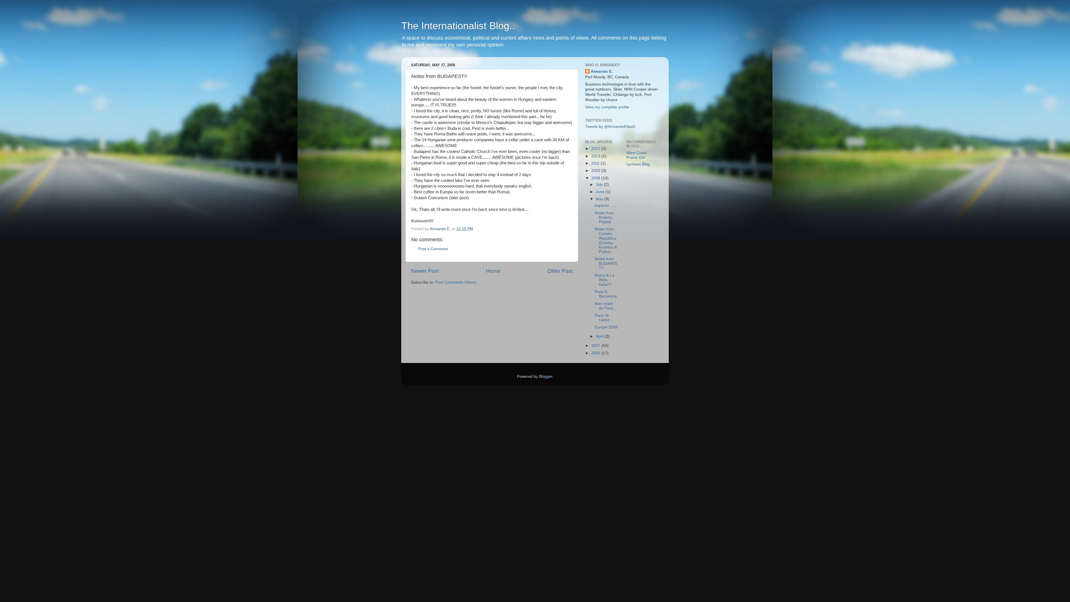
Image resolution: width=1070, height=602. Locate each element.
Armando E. (602, 71)
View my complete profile (607, 107)
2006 (596, 353)
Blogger (545, 376)
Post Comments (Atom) (455, 282)
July (600, 184)
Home (493, 271)
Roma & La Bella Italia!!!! (604, 279)
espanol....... (605, 205)
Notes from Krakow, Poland (604, 217)
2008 (596, 178)
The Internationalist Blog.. (458, 25)
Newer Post (425, 271)
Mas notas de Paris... (606, 305)
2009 (596, 171)
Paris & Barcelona (606, 294)
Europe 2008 (606, 327)
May (600, 199)
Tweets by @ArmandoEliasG (610, 127)
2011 (596, 163)
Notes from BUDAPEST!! (606, 263)
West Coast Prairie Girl (636, 155)
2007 (596, 345)
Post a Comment (433, 249)
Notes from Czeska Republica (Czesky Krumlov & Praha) (606, 240)
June (600, 192)
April (600, 336)
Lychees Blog (638, 164)
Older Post (560, 271)
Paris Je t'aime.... (604, 317)
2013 (596, 156)
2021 (596, 149)
